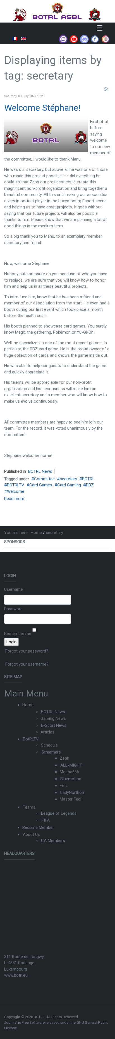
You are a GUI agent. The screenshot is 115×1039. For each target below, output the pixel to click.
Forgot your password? (26, 651)
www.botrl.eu (16, 975)
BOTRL (88, 478)
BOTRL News (40, 471)
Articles (47, 732)
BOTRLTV (15, 485)
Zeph (64, 758)
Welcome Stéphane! (42, 107)
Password (13, 608)
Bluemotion (70, 778)
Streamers (51, 752)
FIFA (46, 820)
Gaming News (53, 718)
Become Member (38, 827)
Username (13, 589)
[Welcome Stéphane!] (46, 134)
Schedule (49, 745)
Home (27, 704)
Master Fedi (70, 799)
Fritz (64, 785)
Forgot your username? (27, 664)
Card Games (40, 485)
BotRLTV (31, 739)
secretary (68, 478)
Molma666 (69, 771)
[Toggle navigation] (99, 28)
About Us (31, 834)
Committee (44, 478)
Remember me (17, 633)
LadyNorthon (72, 792)
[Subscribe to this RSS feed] (106, 89)
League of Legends (58, 813)
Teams (29, 807)
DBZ (90, 485)
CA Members (53, 840)
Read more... (15, 498)
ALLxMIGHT (71, 765)
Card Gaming (69, 485)
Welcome (15, 491)
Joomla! (10, 1022)
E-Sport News (53, 725)
